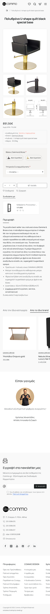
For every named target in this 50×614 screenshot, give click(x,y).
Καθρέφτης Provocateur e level (27, 205)
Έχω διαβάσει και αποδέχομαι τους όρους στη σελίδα (25, 493)
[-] (5, 185)
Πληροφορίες (9, 564)
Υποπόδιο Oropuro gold (14, 356)
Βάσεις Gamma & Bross (15, 152)
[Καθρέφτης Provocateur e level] (9, 207)
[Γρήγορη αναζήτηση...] (34, 4)
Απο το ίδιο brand (39, 310)
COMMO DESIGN (31, 564)
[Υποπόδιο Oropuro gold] (19, 333)
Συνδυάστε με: (9, 196)
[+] (14, 185)
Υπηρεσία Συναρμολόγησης (17, 166)
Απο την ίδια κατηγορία (15, 310)
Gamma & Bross (17, 136)
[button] (32, 185)
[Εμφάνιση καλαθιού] (40, 4)
